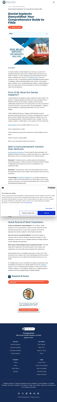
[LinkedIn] (34, 393)
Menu (11, 33)
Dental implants (12, 125)
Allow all (46, 213)
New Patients (41, 344)
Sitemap (15, 371)
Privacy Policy (28, 202)
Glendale (50, 385)
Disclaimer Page (41, 371)
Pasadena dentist (8, 383)
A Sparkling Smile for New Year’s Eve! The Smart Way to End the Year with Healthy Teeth (27, 282)
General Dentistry (15, 344)
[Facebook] (19, 393)
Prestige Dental (33, 77)
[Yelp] (38, 393)
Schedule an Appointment (27, 310)
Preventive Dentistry (15, 350)
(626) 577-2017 (16, 27)
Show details (49, 208)
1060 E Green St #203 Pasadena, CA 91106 (28, 335)
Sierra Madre (36, 385)
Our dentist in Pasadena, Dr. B (25, 177)
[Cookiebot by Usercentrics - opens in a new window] (48, 188)
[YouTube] (30, 393)
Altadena (17, 385)
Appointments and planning (16, 152)
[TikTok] (23, 393)
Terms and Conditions (41, 365)
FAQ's (41, 353)
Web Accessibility (41, 368)
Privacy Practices (41, 374)
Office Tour (41, 347)
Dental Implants (15, 353)
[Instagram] (26, 393)
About (15, 362)
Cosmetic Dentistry (15, 347)
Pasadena (34, 383)
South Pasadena (42, 383)
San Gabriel (23, 385)
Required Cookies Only (28, 213)
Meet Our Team (41, 350)
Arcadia (30, 385)
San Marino (10, 385)
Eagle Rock (44, 385)
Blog (15, 365)
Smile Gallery (15, 368)
